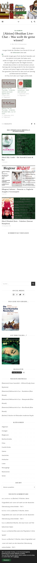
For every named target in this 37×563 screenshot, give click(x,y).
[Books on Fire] (18, 8)
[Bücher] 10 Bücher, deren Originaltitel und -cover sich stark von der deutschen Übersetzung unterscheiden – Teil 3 (18, 502)
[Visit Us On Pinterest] (23, 294)
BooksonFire (8, 124)
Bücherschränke (7, 439)
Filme (3, 443)
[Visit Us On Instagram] (13, 294)
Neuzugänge (5, 467)
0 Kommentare (22, 44)
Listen (3, 463)
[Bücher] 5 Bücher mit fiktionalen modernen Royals (18, 415)
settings (16, 557)
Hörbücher (5, 459)
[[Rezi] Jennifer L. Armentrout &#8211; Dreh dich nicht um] (25, 83)
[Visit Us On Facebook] (16, 294)
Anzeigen (4, 431)
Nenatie (4, 531)
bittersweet (16, 52)
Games (4, 451)
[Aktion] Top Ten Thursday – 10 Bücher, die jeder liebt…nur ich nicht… (9, 110)
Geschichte (5, 455)
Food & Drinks (6, 447)
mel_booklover (6, 498)
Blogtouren (5, 435)
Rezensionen (6, 472)
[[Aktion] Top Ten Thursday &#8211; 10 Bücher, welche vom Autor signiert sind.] (9, 83)
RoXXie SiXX (6, 510)
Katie (3, 523)
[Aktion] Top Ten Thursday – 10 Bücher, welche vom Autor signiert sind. (8, 91)
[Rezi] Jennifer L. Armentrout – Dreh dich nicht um (23, 90)
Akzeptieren (6, 560)
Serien (4, 476)
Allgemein (18, 30)
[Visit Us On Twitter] (20, 294)
